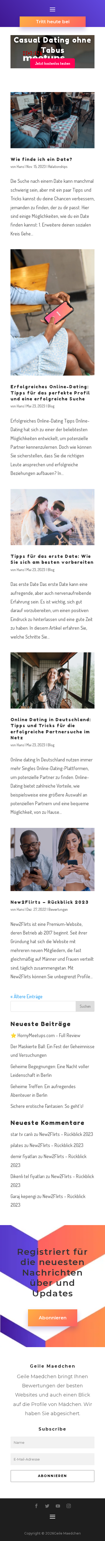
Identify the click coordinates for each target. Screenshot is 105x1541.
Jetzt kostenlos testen (52, 63)
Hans (20, 166)
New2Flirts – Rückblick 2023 (49, 902)
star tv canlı (21, 1134)
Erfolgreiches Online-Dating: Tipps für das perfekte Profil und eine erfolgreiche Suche (50, 393)
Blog (51, 406)
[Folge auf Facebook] (36, 1506)
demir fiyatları (23, 1156)
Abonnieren (52, 1317)
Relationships (57, 166)
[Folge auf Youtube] (58, 1506)
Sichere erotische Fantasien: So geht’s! (46, 1106)
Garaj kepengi (23, 1196)
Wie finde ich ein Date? (41, 159)
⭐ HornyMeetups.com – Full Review (45, 1035)
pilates (16, 1145)
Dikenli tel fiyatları (27, 1176)
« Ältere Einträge (26, 996)
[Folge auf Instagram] (68, 1506)
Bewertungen (58, 909)
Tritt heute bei (52, 21)
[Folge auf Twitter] (47, 1506)
